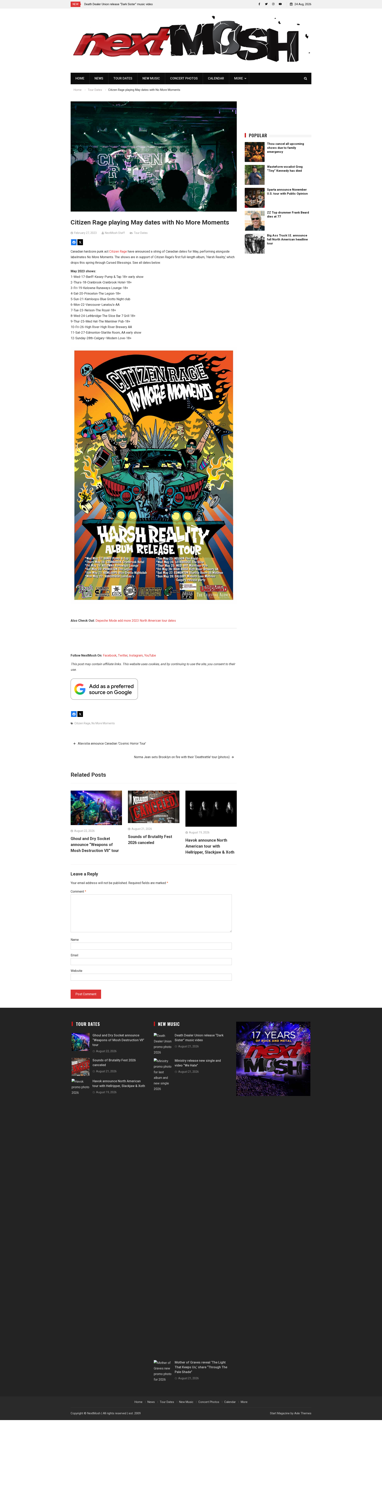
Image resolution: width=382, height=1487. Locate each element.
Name (75, 940)
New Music (151, 78)
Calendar (216, 78)
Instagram (136, 655)
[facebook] (259, 4)
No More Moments (103, 723)
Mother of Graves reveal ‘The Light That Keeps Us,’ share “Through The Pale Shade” (201, 1367)
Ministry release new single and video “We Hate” (115, 4)
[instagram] (273, 4)
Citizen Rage (118, 251)
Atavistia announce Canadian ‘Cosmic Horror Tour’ (112, 743)
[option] (120, 4)
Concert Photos (184, 78)
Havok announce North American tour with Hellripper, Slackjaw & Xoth (209, 846)
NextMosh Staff (115, 232)
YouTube (150, 655)
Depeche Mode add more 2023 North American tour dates (136, 620)
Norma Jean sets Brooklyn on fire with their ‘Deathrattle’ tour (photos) (182, 757)
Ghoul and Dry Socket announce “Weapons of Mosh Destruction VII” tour (95, 844)
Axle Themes (302, 1413)
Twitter (123, 655)
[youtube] (280, 4)
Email (74, 955)
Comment (78, 891)
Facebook (110, 655)
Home (79, 78)
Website (76, 971)
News (99, 78)
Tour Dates (122, 78)
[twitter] (266, 4)
